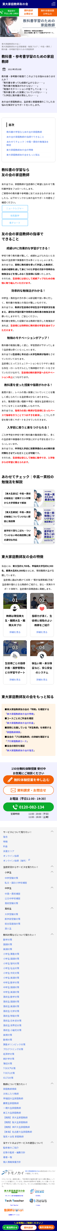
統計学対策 (8, 1058)
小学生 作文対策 (11, 972)
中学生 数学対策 (11, 982)
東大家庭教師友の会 (15, 4)
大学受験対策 (11, 914)
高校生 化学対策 (11, 1011)
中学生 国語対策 (11, 987)
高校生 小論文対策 (12, 1030)
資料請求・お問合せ (31, 790)
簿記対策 (7, 1063)
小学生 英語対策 (11, 977)
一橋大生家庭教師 (12, 1107)
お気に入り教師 (11, 1093)
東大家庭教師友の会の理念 (20, 750)
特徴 (5, 841)
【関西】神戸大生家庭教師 (16, 1127)
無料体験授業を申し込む (31, 779)
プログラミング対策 (13, 1049)
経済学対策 (8, 1053)
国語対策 (7, 944)
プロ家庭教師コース (17, 741)
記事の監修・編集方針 (14, 1152)
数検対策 (7, 1039)
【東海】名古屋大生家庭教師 (17, 1131)
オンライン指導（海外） (15, 860)
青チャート (14, 222)
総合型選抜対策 (12, 923)
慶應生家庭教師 (11, 1103)
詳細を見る (15, 632)
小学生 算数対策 (11, 953)
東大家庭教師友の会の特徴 (20, 713)
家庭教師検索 (13, 732)
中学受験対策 (11, 877)
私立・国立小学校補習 (16, 882)
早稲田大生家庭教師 (13, 1098)
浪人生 (8, 928)
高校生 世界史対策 (12, 1025)
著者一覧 (7, 1157)
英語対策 (7, 949)
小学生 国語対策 (11, 958)
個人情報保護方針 (12, 1161)
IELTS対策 (8, 1077)
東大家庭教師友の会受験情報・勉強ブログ (20, 46)
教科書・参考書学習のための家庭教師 (18, 49)
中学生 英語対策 (11, 992)
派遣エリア (8, 851)
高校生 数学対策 (11, 996)
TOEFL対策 (9, 1073)
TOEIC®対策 (9, 1068)
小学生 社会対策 (11, 968)
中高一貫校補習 (12, 893)
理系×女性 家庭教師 (13, 1136)
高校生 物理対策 (11, 1015)
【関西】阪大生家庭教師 (15, 1122)
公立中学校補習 (12, 898)
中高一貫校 (45, 46)
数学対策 (7, 939)
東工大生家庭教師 (12, 1112)
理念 (5, 836)
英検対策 (7, 1034)
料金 (5, 846)
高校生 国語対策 (11, 1001)
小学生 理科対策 (11, 963)
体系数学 (14, 215)
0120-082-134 (31, 807)
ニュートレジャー (15, 208)
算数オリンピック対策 (14, 1044)
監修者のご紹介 (11, 1147)
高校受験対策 (11, 903)
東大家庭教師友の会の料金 (20, 722)
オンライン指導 (11, 855)
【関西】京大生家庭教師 (15, 1117)
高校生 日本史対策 (12, 1020)
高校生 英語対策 (11, 1006)
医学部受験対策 (12, 918)
